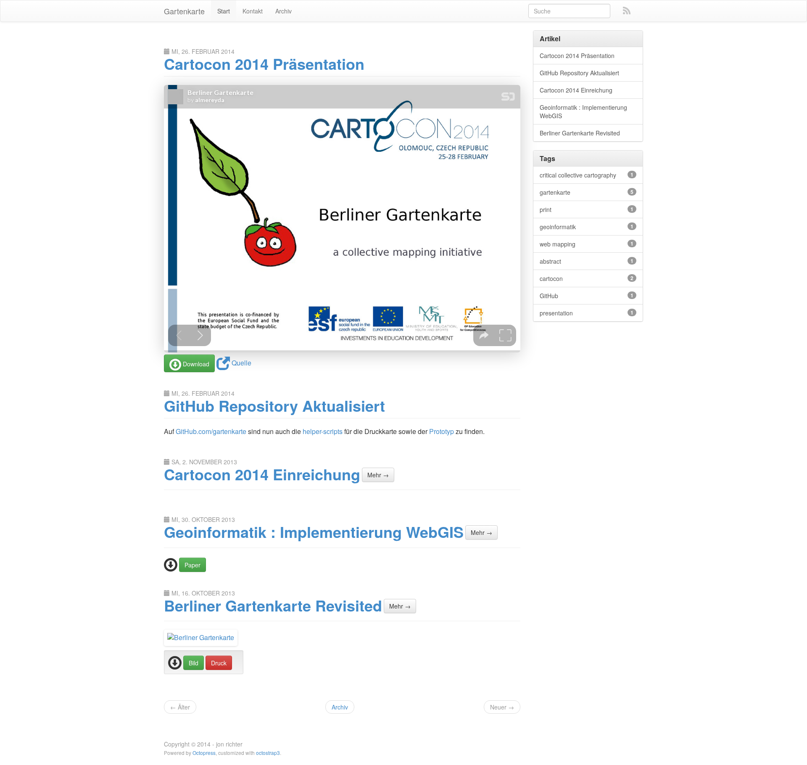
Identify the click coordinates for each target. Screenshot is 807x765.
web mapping (587, 244)
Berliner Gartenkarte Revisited (273, 605)
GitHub (587, 295)
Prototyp (441, 431)
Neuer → (502, 707)
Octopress (204, 752)
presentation (587, 313)
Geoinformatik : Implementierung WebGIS (314, 532)
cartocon (587, 278)
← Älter (180, 707)
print (587, 209)
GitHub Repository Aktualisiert (274, 405)
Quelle (240, 363)
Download (195, 364)
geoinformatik (587, 226)
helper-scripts (323, 431)
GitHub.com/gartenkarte (211, 431)
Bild (193, 663)
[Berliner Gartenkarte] (200, 637)
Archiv (283, 11)
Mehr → (378, 475)
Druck (219, 663)
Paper (192, 565)
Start (223, 11)
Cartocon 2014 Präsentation (264, 63)
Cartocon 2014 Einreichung (262, 474)
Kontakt (253, 11)
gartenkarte (587, 192)
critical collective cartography (587, 175)
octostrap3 (268, 752)
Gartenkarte (184, 10)
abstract (587, 261)
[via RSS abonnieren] (627, 10)
